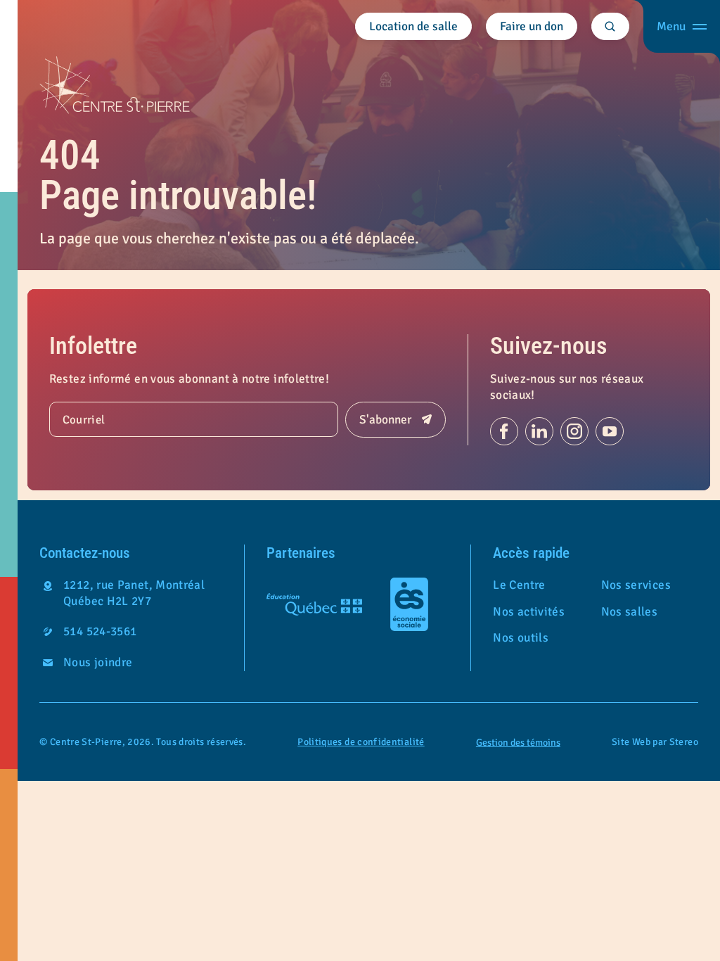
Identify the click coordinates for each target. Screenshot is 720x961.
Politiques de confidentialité (360, 742)
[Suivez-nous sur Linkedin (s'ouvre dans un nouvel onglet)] (539, 431)
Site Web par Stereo (655, 742)
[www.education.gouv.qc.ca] (314, 604)
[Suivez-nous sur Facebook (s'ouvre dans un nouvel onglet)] (504, 431)
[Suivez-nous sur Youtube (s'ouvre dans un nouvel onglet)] (610, 431)
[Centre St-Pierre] (114, 85)
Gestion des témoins (518, 743)
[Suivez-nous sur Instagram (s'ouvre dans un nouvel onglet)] (574, 431)
